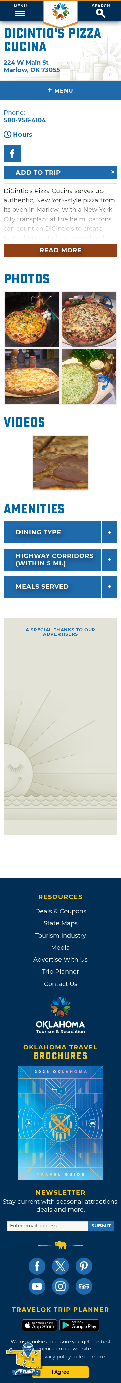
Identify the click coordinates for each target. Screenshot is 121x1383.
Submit (101, 1226)
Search (101, 6)
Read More (61, 250)
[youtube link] (37, 1286)
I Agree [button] (60, 1372)
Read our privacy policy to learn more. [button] (61, 1357)
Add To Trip (38, 172)
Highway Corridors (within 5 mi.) (54, 559)
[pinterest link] (84, 1266)
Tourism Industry (60, 935)
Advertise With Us (60, 959)
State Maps (61, 923)
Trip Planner (60, 971)
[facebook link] (37, 1266)
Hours (22, 134)
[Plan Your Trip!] (24, 1359)
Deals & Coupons (60, 911)
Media (60, 947)
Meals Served (42, 586)
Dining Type (38, 532)
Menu (20, 6)
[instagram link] (60, 1286)
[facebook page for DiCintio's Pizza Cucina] (12, 153)
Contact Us (60, 984)
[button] (20, 11)
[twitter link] (60, 1266)
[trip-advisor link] (84, 1286)
